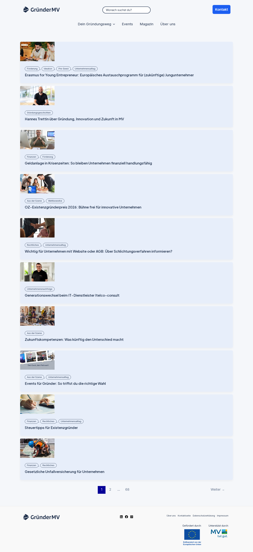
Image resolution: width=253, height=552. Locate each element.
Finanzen (31, 157)
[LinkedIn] (121, 516)
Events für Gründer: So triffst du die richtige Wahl (65, 383)
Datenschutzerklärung (204, 515)
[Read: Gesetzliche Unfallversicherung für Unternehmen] (37, 448)
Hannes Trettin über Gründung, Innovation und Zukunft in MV (74, 119)
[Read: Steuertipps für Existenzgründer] (37, 404)
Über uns (167, 24)
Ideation (48, 68)
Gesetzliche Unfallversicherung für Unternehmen (64, 471)
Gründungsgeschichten (39, 112)
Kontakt (221, 9)
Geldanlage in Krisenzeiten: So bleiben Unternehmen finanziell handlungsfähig (88, 163)
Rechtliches (33, 245)
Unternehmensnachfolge (39, 289)
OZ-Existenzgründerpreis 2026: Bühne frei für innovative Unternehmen (83, 207)
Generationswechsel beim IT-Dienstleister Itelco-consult (72, 295)
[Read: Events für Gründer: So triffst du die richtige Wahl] (37, 360)
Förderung (32, 68)
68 (127, 489)
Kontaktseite (184, 515)
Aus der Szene (34, 201)
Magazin (146, 24)
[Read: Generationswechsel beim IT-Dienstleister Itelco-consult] (37, 272)
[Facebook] (126, 516)
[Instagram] (131, 516)
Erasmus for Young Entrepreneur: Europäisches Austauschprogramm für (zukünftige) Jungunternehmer (109, 75)
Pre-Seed (63, 68)
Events (127, 24)
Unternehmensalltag (85, 68)
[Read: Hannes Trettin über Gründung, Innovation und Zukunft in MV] (37, 95)
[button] (113, 24)
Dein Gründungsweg (94, 24)
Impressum (222, 515)
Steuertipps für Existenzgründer (51, 427)
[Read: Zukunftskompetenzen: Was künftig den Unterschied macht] (37, 316)
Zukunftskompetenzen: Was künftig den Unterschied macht (74, 339)
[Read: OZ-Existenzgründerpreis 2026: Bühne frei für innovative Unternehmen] (37, 184)
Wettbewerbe (55, 201)
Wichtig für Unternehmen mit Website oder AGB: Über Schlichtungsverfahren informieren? (98, 251)
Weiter (218, 489)
